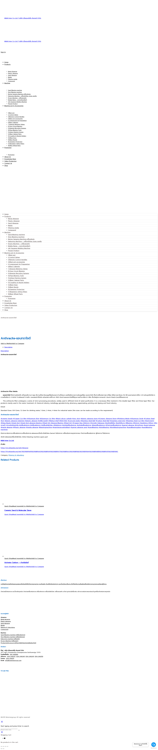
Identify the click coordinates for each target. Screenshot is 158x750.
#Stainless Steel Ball (87, 421)
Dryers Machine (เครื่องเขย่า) (9, 641)
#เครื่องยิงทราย (24, 425)
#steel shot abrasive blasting (31, 423)
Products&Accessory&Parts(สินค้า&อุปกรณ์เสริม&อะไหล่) (18, 643)
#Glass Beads (6, 423)
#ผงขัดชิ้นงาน (120, 423)
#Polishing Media (123, 419)
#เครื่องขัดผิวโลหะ (47, 425)
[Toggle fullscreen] (5, 746)
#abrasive (101, 423)
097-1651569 (14, 654)
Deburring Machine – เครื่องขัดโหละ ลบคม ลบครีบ (25, 241)
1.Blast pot (11, 255)
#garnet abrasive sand (78, 427)
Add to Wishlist (6, 343)
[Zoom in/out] (7, 746)
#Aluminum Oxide (136, 419)
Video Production (10, 305)
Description (8, 347)
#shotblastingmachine (118, 427)
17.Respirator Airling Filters (17, 292)
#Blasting (128, 423)
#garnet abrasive (128, 425)
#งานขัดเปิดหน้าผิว (12, 425)
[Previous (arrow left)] (1, 748)
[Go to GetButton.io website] (154, 748)
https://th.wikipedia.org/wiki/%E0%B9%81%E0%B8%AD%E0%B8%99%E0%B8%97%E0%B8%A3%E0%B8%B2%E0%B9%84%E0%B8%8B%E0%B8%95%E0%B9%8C (59, 451)
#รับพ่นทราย (57, 425)
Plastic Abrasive (13, 221)
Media (10, 225)
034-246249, (30, 656)
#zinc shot (76, 419)
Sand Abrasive (13, 223)
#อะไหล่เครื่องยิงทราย (69, 425)
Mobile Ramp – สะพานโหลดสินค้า (19, 246)
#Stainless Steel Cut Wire (135, 421)
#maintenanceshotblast (61, 427)
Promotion (8, 296)
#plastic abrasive (31, 421)
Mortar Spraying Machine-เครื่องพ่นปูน (21, 239)
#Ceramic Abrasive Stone (107, 419)
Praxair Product (13, 251)
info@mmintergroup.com (13, 660)
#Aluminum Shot (33, 419)
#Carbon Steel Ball (102, 421)
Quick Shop (8, 506)
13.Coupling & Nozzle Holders (18, 282)
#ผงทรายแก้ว (149, 421)
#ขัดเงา (151, 423)
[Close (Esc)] (1, 746)
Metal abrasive (5, 619)
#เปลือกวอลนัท (43, 421)
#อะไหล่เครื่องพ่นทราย (84, 425)
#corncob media (74, 421)
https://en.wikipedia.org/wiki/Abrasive (14, 448)
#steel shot (15, 423)
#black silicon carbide (64, 419)
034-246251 (10, 658)
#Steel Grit (68, 423)
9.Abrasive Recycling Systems (18, 273)
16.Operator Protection (16, 289)
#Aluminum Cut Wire (47, 419)
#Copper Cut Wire (20, 419)
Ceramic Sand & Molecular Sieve (17, 510)
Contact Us (8, 308)
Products (7, 216)
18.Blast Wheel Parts (15, 294)
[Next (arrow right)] (3, 748)
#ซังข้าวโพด (63, 421)
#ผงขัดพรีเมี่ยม (110, 423)
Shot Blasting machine (16, 237)
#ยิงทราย (136, 423)
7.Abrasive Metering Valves (18, 269)
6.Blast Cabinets (14, 266)
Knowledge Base (10, 303)
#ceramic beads (7, 419)
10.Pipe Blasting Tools (16, 276)
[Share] (3, 746)
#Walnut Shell (53, 421)
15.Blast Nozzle (13, 287)
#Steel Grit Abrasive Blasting (52, 423)
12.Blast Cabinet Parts (16, 280)
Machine (7, 232)
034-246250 (39, 656)
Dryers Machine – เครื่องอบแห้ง (19, 244)
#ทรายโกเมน (139, 425)
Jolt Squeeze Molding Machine (19, 248)
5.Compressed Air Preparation (19, 264)
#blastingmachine (45, 427)
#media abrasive (32, 427)
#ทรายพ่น (93, 423)
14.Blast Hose (13, 285)
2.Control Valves (14, 257)
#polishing (144, 423)
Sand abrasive (5, 623)
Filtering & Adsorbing (16, 455)
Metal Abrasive (13, 219)
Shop (6, 310)
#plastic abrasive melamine (15, 421)
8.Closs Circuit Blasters (16, 271)
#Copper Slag (77, 423)
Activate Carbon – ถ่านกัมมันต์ (16, 562)
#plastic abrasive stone (89, 419)
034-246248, (20, 656)
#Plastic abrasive (19, 427)
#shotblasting (104, 427)
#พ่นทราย (86, 423)
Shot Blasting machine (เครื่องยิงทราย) (13, 637)
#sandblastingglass (134, 427)
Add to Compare (18, 343)
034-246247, (11, 656)
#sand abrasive (149, 425)
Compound (12, 230)
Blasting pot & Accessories (14, 253)
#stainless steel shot (117, 421)
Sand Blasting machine (16, 235)
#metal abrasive (7, 427)
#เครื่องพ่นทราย (35, 425)
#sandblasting (93, 427)
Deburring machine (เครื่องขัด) (10, 639)
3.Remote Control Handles (17, 260)
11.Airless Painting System (17, 278)
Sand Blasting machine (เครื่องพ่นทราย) (13, 635)
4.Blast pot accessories (16, 262)
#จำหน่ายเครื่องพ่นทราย (113, 425)
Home (6, 214)
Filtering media (13, 228)
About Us (7, 301)
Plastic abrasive (6, 621)
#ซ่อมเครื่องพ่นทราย (98, 425)
